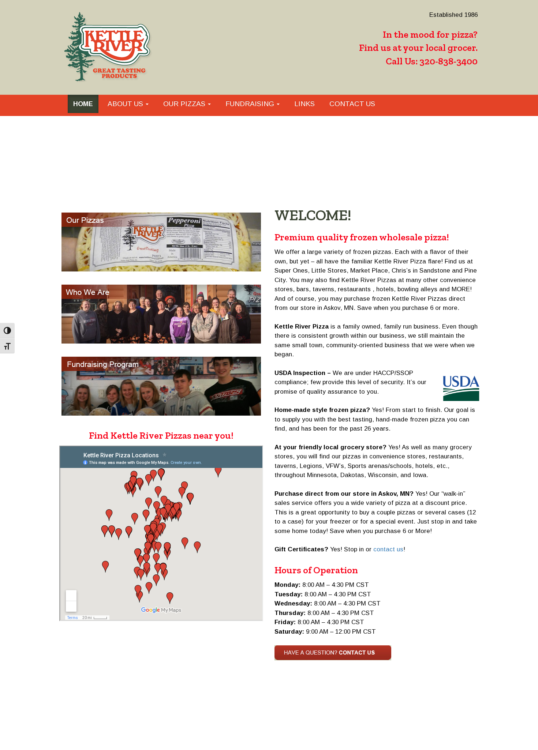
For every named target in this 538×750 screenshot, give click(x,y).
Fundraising (250, 104)
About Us (126, 104)
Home (83, 104)
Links (304, 104)
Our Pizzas (185, 104)
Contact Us (352, 104)
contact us (388, 549)
